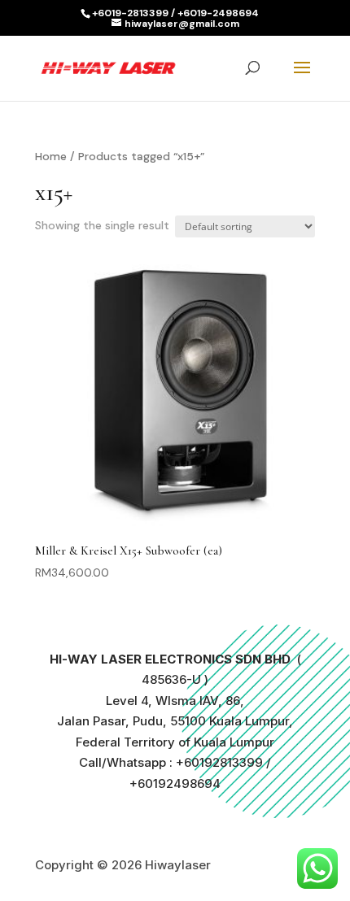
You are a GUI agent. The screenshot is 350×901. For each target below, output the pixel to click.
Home (51, 156)
